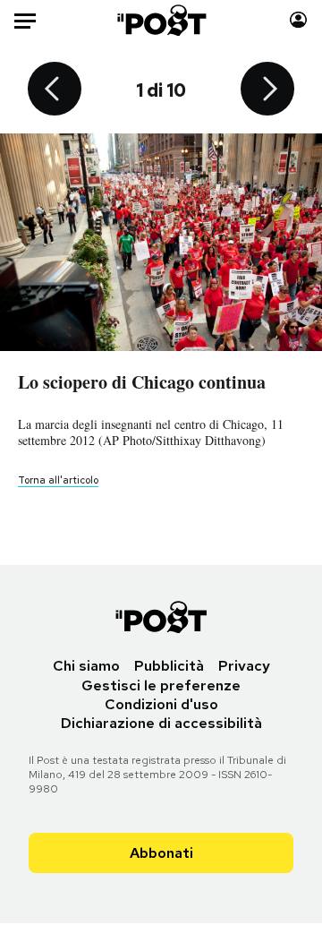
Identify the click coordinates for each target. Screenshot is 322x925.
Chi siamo (86, 665)
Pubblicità (169, 665)
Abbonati (161, 853)
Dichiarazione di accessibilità (161, 723)
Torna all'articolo (58, 480)
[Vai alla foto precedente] (54, 90)
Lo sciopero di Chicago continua (142, 382)
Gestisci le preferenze (161, 685)
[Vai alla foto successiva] (267, 90)
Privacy (244, 665)
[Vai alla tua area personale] (298, 20)
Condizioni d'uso (161, 704)
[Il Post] (161, 20)
